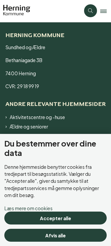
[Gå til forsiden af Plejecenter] (40, 11)
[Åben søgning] (90, 10)
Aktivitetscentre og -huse (37, 116)
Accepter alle (55, 218)
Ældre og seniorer (29, 126)
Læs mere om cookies (28, 208)
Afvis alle (55, 235)
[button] (105, 11)
